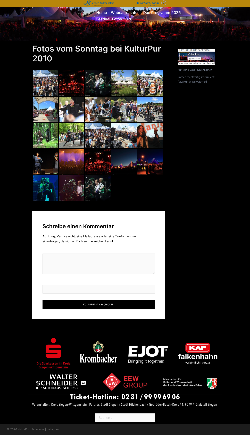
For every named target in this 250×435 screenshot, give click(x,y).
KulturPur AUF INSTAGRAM (195, 70)
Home (101, 12)
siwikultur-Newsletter (192, 81)
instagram (53, 429)
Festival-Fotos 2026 (114, 19)
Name (47, 281)
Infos (135, 12)
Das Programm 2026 (162, 12)
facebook (38, 429)
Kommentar (53, 250)
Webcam (119, 12)
